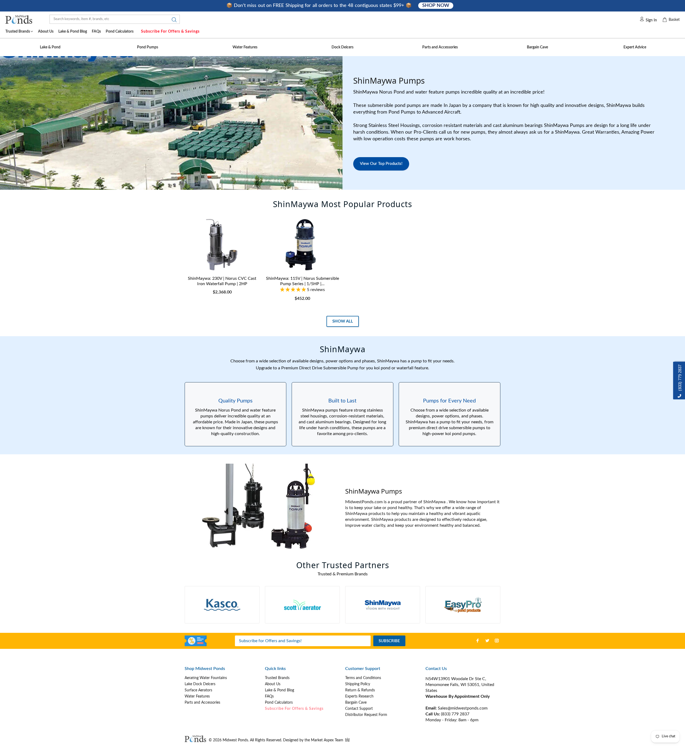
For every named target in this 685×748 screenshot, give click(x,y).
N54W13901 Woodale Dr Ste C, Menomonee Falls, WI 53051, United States (459, 685)
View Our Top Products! (381, 164)
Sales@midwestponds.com (462, 708)
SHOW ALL (342, 321)
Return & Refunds (360, 690)
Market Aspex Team (327, 740)
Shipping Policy (357, 684)
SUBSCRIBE (389, 641)
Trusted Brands (277, 678)
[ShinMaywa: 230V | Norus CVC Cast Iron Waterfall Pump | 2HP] (222, 245)
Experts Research (359, 696)
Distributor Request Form (366, 715)
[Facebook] (477, 640)
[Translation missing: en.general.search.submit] (172, 21)
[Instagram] (496, 640)
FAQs (269, 696)
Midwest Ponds (235, 740)
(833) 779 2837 (455, 714)
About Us (272, 684)
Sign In (651, 20)
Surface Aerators (198, 690)
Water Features (197, 696)
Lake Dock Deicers (200, 684)
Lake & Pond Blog (279, 690)
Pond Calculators (279, 702)
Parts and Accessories (202, 702)
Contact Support (359, 709)
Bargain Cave (356, 702)
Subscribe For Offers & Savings (170, 31)
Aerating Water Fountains (206, 678)
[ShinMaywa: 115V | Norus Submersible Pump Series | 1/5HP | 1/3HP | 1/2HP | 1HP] (302, 245)
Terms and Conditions (363, 678)
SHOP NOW (435, 5)
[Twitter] (487, 640)
